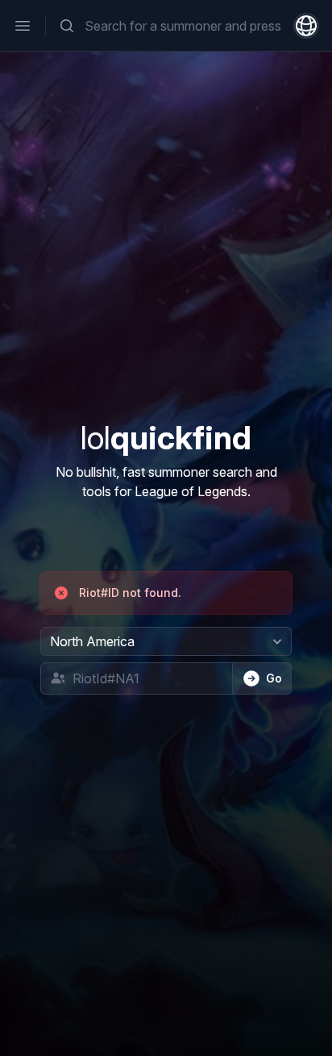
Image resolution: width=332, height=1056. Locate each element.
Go (274, 678)
